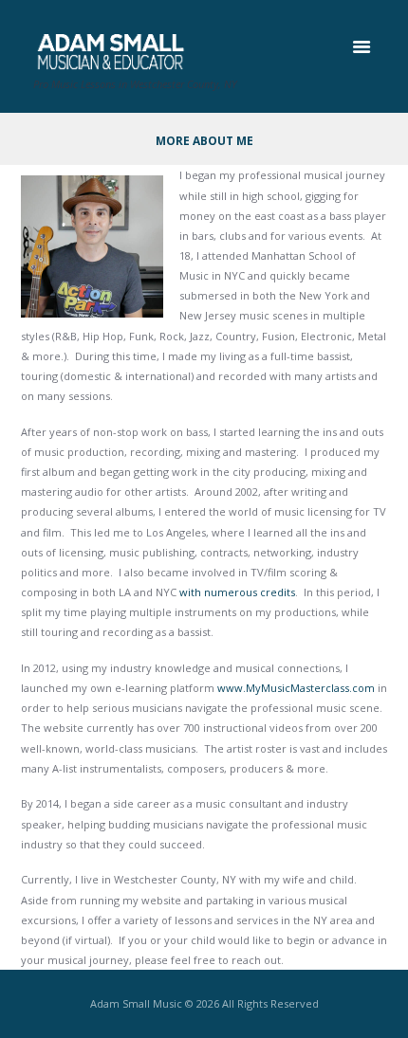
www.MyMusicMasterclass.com (296, 688)
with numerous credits (237, 592)
